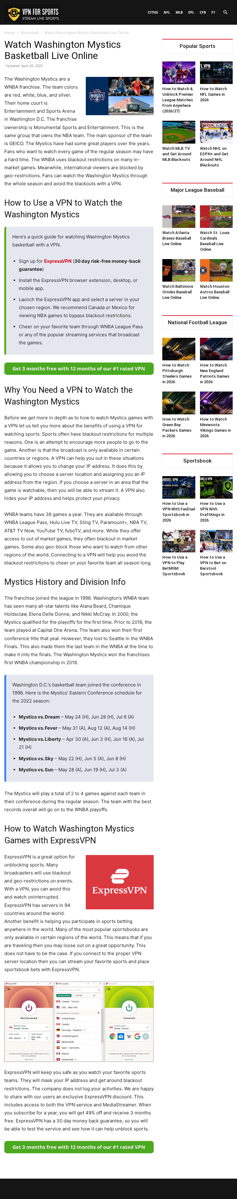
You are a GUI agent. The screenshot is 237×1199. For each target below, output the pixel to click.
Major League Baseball (197, 190)
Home (9, 32)
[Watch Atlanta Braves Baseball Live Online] (178, 216)
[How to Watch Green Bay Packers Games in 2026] (178, 403)
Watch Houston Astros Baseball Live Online (214, 292)
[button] (225, 12)
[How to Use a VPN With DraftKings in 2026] (216, 487)
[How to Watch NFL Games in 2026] (216, 72)
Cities (153, 12)
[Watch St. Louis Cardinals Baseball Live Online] (216, 216)
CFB (203, 12)
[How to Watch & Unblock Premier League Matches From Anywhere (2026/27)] (178, 72)
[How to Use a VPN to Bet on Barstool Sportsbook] (216, 541)
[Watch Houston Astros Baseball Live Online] (216, 270)
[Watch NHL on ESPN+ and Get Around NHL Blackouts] (216, 132)
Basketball (30, 32)
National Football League (197, 322)
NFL (167, 12)
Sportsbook (197, 460)
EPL (191, 12)
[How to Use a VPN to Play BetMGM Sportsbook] (178, 541)
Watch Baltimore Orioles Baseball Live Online (177, 292)
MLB (179, 12)
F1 (213, 12)
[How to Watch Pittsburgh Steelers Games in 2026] (178, 349)
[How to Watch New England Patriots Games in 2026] (216, 349)
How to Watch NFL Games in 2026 (213, 94)
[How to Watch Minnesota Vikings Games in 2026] (216, 403)
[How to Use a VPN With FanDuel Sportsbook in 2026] (178, 487)
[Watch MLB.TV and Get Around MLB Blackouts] (178, 132)
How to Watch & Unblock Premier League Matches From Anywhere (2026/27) (177, 99)
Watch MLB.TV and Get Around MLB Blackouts (176, 154)
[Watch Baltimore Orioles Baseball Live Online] (178, 270)
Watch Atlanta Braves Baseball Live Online (176, 238)
